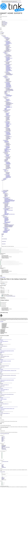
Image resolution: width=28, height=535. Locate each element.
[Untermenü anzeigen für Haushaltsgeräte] (7, 152)
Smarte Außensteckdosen (7, 51)
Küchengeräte (6, 161)
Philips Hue (3, 440)
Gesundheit (4, 169)
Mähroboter (7, 39)
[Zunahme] (8, 290)
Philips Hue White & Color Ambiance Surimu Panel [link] (8, 246)
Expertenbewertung (3, 330)
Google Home (6, 205)
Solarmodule (6, 142)
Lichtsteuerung (6, 135)
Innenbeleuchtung (7, 116)
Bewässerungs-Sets (8, 42)
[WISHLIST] (14, 28)
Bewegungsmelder (8, 67)
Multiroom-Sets (8, 79)
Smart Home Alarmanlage (8, 64)
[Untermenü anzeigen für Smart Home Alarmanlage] (11, 64)
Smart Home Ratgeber (5, 202)
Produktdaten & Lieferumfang (4, 332)
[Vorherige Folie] (1, 260)
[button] (14, 22)
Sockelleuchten (8, 48)
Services (3, 215)
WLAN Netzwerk (7, 164)
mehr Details (1, 321)
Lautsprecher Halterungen (9, 95)
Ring (2, 441)
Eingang (6, 194)
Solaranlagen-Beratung (7, 151)
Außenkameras (8, 58)
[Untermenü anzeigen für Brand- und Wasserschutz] (11, 61)
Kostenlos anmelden (2, 471)
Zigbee (5, 210)
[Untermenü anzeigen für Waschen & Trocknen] (10, 156)
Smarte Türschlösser (8, 73)
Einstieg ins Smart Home (6, 197)
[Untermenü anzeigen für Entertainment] (7, 76)
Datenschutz (3, 477)
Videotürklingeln (8, 59)
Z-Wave (6, 211)
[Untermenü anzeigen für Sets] (6, 53)
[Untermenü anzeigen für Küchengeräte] (8, 161)
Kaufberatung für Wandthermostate (9, 225)
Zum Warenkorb (2, 32)
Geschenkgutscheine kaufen (5, 461)
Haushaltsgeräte (5, 152)
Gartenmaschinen (7, 44)
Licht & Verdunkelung (5, 110)
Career (2, 465)
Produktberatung (6, 219)
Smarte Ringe (7, 173)
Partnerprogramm (4, 467)
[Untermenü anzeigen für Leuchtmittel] (8, 127)
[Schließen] (3, 34)
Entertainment (4, 76)
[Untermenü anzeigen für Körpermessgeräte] (9, 174)
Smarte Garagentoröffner (9, 74)
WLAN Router (8, 166)
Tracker (5, 75)
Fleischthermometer (8, 163)
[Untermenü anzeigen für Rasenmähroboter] (9, 38)
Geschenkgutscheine (5, 231)
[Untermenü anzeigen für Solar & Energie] (7, 140)
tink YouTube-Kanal (5, 214)
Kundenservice (6, 218)
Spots (6, 120)
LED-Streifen (7, 117)
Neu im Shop (4, 179)
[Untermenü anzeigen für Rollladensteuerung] (9, 131)
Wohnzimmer (6, 195)
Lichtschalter (7, 137)
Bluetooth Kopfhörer (7, 87)
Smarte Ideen (4, 193)
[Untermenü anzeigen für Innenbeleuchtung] (9, 116)
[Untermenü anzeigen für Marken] (4, 180)
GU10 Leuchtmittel (8, 130)
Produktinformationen (3, 329)
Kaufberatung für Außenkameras (8, 226)
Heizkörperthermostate (8, 102)
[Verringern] (0, 290)
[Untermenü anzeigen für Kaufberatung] (7, 223)
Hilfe (5, 221)
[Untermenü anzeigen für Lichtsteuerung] (8, 135)
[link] (2, 236)
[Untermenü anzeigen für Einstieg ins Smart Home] (9, 197)
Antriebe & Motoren (8, 134)
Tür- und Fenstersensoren (9, 70)
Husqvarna (3, 439)
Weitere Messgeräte (8, 177)
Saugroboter (7, 155)
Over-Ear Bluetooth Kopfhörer (9, 89)
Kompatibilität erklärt (7, 201)
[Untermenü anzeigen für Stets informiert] (7, 227)
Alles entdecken (6, 37)
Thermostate (6, 101)
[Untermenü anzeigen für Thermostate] (8, 101)
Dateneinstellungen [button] (4, 479)
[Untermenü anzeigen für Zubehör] (7, 93)
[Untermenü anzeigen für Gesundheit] (6, 169)
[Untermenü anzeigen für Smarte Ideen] (6, 193)
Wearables (6, 171)
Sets (5, 53)
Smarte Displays (8, 84)
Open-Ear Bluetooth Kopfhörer (9, 90)
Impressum (3, 478)
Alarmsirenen (7, 66)
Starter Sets (7, 113)
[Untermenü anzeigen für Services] (4, 215)
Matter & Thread (7, 213)
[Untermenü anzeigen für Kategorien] (4, 35)
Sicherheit (4, 52)
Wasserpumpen (8, 43)
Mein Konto (3, 21)
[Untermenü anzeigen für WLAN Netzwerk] (9, 164)
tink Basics (4, 178)
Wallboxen (6, 150)
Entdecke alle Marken (5, 190)
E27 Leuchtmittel (8, 129)
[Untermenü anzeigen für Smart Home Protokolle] (9, 208)
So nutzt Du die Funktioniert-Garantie (4, 433)
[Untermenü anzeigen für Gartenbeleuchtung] (9, 45)
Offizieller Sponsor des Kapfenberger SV (16, 2)
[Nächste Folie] (1, 266)
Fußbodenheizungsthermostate (9, 103)
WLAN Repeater (8, 167)
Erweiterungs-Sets (8, 100)
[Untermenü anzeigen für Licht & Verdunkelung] (9, 110)
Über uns (3, 464)
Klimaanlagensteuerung (9, 104)
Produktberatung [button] (2, 422)
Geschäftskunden (5, 232)
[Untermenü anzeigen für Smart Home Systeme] (8, 203)
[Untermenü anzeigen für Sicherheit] (6, 52)
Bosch (2, 438)
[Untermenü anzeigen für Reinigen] (7, 153)
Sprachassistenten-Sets (8, 81)
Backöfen (6, 160)
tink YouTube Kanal (7, 230)
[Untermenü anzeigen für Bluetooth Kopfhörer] (10, 87)
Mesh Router (7, 168)
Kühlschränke (6, 159)
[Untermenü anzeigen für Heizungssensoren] (9, 105)
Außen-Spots (7, 46)
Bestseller (3, 233)
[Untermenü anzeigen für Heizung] (5, 96)
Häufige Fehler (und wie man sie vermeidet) (10, 200)
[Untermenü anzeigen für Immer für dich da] (7, 217)
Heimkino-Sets (8, 80)
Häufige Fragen (2, 333)
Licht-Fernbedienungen (9, 136)
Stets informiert (5, 227)
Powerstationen (8, 147)
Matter (5, 207)
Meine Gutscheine (4, 24)
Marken (3, 180)
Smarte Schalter (8, 68)
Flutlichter (7, 124)
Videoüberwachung (7, 56)
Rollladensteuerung (7, 131)
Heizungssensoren (7, 105)
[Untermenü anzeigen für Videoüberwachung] (9, 56)
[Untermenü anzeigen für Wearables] (7, 171)
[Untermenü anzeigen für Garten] (5, 36)
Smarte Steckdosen (8, 69)
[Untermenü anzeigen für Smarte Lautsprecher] (10, 82)
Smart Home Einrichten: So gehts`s (9, 199)
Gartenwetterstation (7, 50)
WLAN (5, 212)
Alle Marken (3, 436)
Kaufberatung (4, 223)
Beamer (5, 92)
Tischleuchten (7, 118)
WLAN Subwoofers (8, 85)
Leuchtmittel (6, 127)
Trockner (7, 158)
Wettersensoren (8, 107)
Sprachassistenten (8, 83)
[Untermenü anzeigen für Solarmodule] (8, 142)
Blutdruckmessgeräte (8, 176)
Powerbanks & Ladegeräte (8, 149)
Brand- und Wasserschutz (8, 61)
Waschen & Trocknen (7, 156)
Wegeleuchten (7, 49)
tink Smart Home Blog (7, 229)
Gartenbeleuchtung (7, 45)
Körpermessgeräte (7, 174)
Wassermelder (7, 63)
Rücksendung (6, 220)
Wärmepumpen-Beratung (7, 109)
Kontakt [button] (3, 444)
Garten (4, 36)
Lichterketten (7, 126)
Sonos (2, 437)
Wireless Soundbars (8, 86)
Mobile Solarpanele (8, 144)
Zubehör (7, 40)
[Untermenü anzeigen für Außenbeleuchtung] (9, 121)
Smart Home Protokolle (6, 208)
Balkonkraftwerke (7, 141)
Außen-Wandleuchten (8, 47)
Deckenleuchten (8, 119)
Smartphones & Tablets (7, 91)
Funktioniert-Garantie (7, 222)
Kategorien (3, 35)
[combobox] (3, 16)
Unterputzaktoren (8, 133)
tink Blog (4, 192)
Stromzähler (6, 148)
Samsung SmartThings (7, 206)
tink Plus (3, 234)
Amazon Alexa (6, 204)
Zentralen (7, 71)
